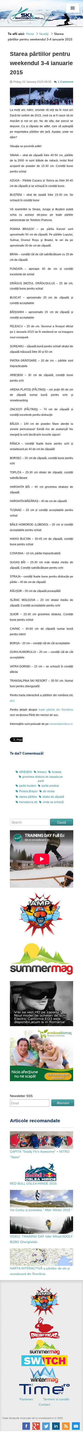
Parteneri (27, 1399)
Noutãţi (44, 34)
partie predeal (50, 785)
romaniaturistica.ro (61, 724)
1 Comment (65, 81)
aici (12, 700)
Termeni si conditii (56, 1399)
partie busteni (27, 785)
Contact (44, 1404)
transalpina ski (28, 802)
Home (30, 34)
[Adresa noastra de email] (76, 1426)
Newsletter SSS (21, 1096)
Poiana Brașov (28, 791)
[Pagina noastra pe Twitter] (46, 1426)
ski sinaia (49, 791)
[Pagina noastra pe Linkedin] (56, 1426)
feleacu (42, 772)
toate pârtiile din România (55, 709)
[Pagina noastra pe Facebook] (26, 1426)
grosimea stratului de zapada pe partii (42, 779)
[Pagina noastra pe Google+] (36, 1426)
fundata (56, 772)
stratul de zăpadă (53, 796)
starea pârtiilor (28, 796)
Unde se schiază (53, 802)
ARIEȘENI (25, 772)
